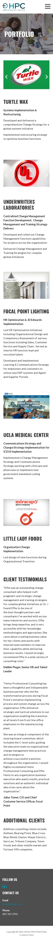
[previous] (6, 77)
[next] (47, 77)
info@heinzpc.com (12, 903)
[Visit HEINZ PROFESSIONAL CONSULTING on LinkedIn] (4, 887)
